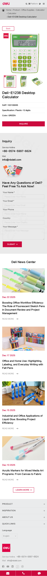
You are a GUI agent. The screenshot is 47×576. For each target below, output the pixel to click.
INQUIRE (23, 124)
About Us (7, 517)
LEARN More (23, 490)
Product (16, 10)
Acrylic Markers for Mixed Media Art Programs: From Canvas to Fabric (23, 472)
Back (8, 29)
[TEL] (23, 573)
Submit (11, 244)
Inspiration (9, 511)
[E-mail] (8, 573)
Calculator (40, 10)
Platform (34, 4)
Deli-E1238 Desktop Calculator (22, 17)
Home (8, 10)
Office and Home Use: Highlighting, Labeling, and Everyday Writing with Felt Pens (22, 364)
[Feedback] (39, 573)
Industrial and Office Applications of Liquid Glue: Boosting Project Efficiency (22, 419)
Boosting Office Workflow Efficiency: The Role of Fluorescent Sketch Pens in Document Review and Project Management (23, 308)
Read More (8, 319)
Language (7, 530)
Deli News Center (23, 262)
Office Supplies (27, 10)
